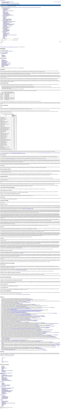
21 (55, 174)
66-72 (50, 254)
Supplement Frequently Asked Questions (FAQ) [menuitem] (7, 375)
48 (32, 216)
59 (53, 242)
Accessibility (3, 366)
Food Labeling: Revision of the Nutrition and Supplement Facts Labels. (18, 308)
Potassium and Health (4, 63)
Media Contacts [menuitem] (5, 17)
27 (43, 171)
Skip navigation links (2, 0)
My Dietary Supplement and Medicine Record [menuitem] (7, 380)
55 (34, 232)
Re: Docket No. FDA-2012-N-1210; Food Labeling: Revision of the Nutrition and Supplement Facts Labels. (22, 311)
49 (30, 219)
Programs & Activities (9, 20)
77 (37, 285)
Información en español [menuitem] (4, 377)
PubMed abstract (28, 300)
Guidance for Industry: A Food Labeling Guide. (15, 312)
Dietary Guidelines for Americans (20, 294)
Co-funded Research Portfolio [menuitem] (6, 29)
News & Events (7, 15)
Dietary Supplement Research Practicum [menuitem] (6, 391)
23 (22, 161)
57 (33, 239)
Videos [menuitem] (4, 11)
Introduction (3, 59)
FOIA (2, 369)
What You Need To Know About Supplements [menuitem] (8, 10)
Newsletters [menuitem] (4, 18)
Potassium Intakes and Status (5, 61)
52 (33, 232)
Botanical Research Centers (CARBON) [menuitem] (6, 388)
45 (50, 211)
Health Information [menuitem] (5, 8)
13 (13, 114)
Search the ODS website (4, 38)
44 (2, 211)
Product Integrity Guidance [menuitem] (6, 30)
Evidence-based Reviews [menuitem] (6, 27)
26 (52, 170)
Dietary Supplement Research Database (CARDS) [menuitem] (7, 390)
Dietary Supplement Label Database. (12, 309)
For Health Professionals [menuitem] (4, 379)
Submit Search (15, 38)
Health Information (2, 373)
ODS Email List (5, 53)
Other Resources (3, 56)
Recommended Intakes (4, 60)
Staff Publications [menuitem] (5, 35)
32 (46, 198)
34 (22, 185)
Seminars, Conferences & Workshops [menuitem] (7, 19)
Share (1, 42)
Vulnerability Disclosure (4, 370)
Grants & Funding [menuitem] (5, 28)
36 (27, 192)
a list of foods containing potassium (15, 153)
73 (58, 260)
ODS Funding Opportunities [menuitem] (5, 397)
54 (43, 231)
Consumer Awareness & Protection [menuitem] (7, 14)
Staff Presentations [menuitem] (4, 404)
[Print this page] (2, 41)
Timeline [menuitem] (4, 37)
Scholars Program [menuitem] (5, 26)
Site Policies (3, 367)
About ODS (6, 31)
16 (29, 219)
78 (38, 285)
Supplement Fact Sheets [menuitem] (5, 9)
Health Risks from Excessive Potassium (6, 64)
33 (21, 185)
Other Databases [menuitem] (5, 25)
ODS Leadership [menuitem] (5, 34)
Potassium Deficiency (4, 62)
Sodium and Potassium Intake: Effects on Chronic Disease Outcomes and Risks (21, 328)
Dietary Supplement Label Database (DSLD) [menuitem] (8, 24)
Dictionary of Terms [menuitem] (5, 12)
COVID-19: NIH (4, 371)
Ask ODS (6, 52)
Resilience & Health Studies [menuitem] (6, 23)
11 (50, 84)
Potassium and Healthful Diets (5, 65)
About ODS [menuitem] (4, 32)
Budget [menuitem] (4, 36)
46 (54, 211)
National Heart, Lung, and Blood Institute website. (27, 208)
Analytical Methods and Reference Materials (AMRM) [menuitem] (9, 21)
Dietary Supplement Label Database (11, 158)
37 (14, 223)
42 (57, 207)
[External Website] (18, 152)
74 (33, 275)
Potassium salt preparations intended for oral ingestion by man (29, 310)
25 (28, 164)
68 (17, 255)
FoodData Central (13, 152)
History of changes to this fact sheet (10, 355)
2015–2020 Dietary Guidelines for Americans (25, 314)
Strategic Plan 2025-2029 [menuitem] (6, 33)
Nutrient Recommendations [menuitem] (5, 378)
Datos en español (4, 55)
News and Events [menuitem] (5, 16)
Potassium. (7, 349)
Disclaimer (3, 66)
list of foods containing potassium (41, 152)
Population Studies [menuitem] (5, 22)
